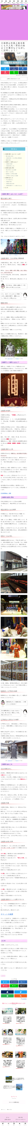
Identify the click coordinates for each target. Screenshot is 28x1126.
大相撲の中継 (8, 181)
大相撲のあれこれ (9, 177)
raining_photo (9, 358)
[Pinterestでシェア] (11, 571)
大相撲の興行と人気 (10, 165)
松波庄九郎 (10, 760)
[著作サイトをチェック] (7, 992)
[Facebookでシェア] (11, 567)
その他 (3, 975)
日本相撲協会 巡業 (6, 493)
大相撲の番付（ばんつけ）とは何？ (13, 154)
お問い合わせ (8, 1119)
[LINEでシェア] (5, 571)
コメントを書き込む (14, 1102)
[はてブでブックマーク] (17, 567)
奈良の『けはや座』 (10, 171)
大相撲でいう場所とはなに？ (11, 162)
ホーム (7, 1117)
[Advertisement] (14, 26)
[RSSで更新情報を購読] (20, 995)
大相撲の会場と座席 (10, 183)
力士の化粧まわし (9, 179)
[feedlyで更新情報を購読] (7, 995)
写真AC (16, 254)
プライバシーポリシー (20, 1119)
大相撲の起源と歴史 (9, 167)
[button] (23, 72)
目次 (12, 149)
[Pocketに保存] (23, 567)
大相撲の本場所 (9, 163)
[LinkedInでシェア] (17, 571)
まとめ (6, 187)
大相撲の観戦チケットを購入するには (14, 185)
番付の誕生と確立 (9, 156)
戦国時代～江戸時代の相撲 (11, 173)
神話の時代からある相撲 (11, 169)
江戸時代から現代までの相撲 (12, 175)
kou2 (10, 254)
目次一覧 (20, 1117)
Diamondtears (9, 407)
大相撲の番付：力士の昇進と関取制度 (14, 158)
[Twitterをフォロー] (20, 992)
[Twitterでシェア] (5, 567)
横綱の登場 (8, 160)
